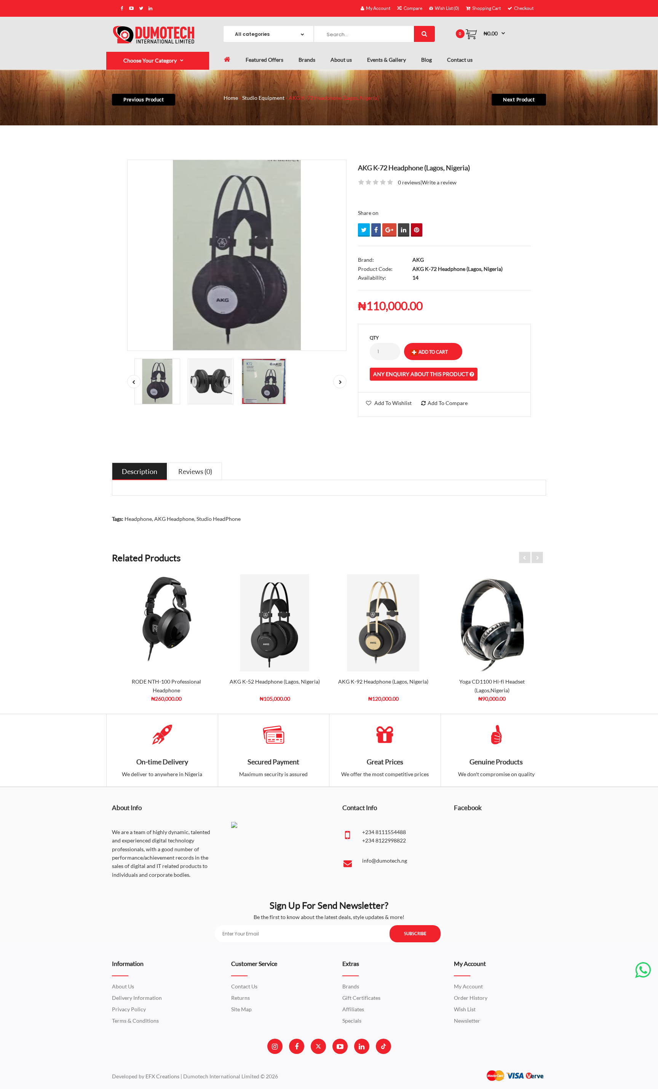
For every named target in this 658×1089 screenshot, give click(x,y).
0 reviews (409, 182)
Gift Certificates (361, 998)
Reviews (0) (195, 471)
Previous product (143, 99)
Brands (350, 986)
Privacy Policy (129, 1009)
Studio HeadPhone (218, 519)
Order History (470, 998)
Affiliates (353, 1009)
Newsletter (467, 1020)
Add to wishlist (393, 403)
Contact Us (244, 986)
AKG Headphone (174, 519)
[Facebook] (297, 1046)
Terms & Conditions (135, 1020)
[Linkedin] (361, 1046)
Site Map (241, 1009)
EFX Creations (162, 1076)
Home (231, 97)
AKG (418, 259)
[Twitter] (318, 1046)
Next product (519, 99)
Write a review (439, 182)
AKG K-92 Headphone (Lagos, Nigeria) (383, 681)
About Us (123, 986)
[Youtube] (340, 1046)
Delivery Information (137, 998)
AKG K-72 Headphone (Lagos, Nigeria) (334, 97)
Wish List (465, 1009)
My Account (468, 986)
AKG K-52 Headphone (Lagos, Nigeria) (275, 681)
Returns (240, 998)
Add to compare (448, 403)
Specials (351, 1020)
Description (139, 471)
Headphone (138, 519)
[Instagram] (275, 1046)
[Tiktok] (383, 1046)
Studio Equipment (263, 97)
